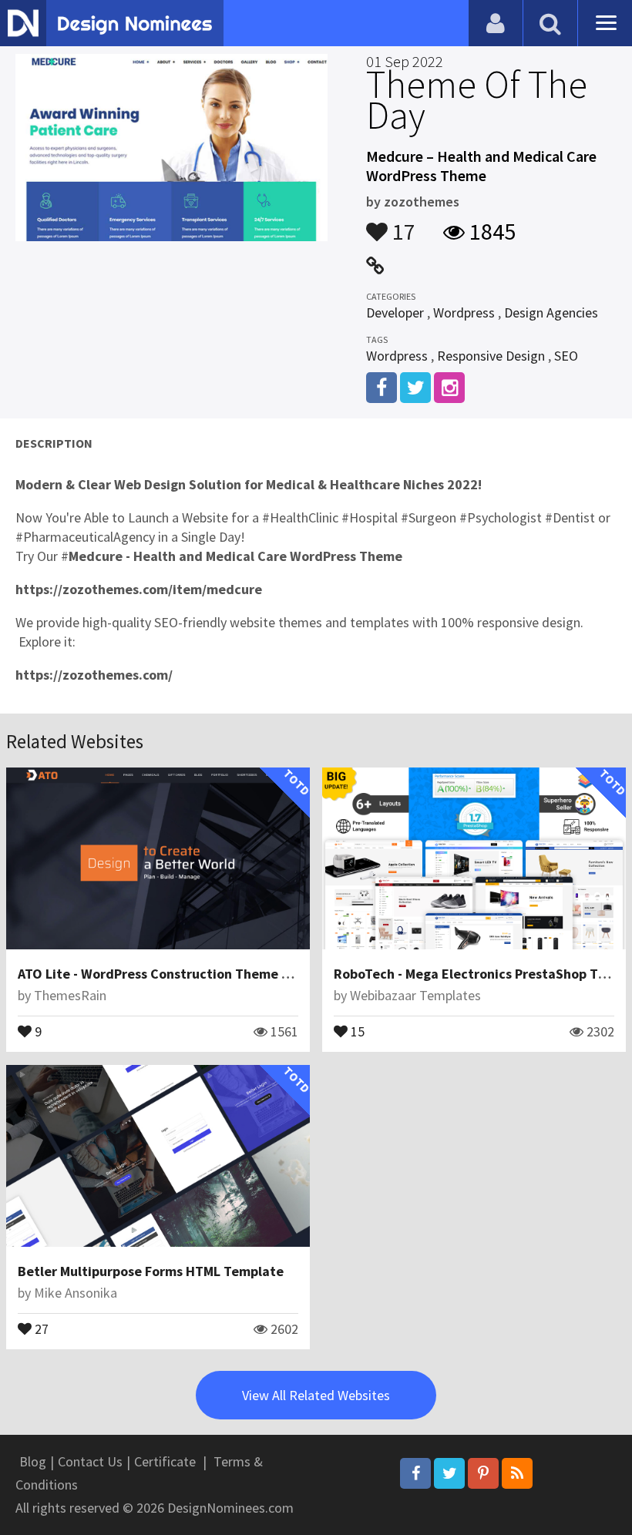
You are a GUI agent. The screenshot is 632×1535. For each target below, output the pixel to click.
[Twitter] (449, 1473)
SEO (566, 355)
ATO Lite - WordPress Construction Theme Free (163, 973)
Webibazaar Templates (415, 995)
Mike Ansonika (75, 1293)
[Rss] (517, 1473)
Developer (395, 312)
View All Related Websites (316, 1395)
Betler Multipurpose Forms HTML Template (151, 1271)
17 (401, 224)
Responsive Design (491, 355)
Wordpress (464, 312)
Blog (32, 1461)
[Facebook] (415, 1473)
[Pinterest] (483, 1473)
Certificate (165, 1461)
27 (40, 1327)
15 (356, 1030)
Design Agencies (551, 312)
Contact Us (90, 1461)
